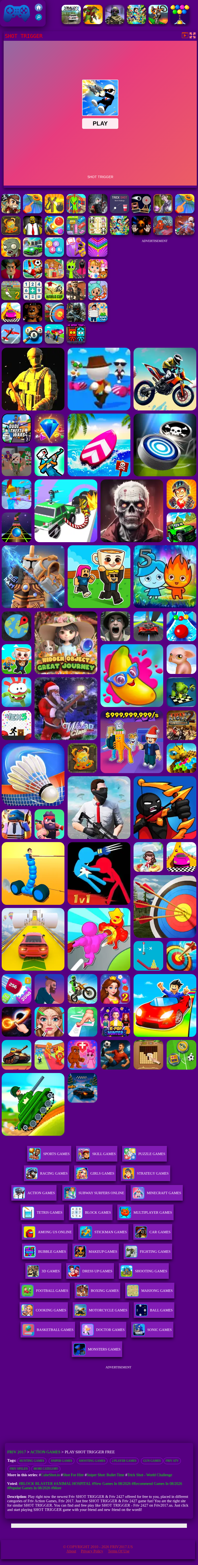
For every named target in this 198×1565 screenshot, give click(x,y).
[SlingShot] (32, 212)
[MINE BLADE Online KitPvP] (136, 23)
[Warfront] (76, 321)
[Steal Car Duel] (54, 342)
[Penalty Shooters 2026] (11, 299)
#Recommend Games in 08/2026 (157, 1484)
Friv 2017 (16, 1452)
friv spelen (19, 1468)
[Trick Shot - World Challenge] (119, 212)
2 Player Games (124, 1460)
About (71, 1551)
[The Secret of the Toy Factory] (141, 234)
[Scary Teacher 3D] (11, 277)
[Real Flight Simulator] (11, 342)
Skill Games (104, 1154)
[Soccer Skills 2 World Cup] (54, 299)
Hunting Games (32, 1460)
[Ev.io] (163, 234)
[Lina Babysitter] (97, 277)
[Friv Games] (38, 10)
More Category (46, 1468)
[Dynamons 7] (93, 23)
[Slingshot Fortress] (54, 212)
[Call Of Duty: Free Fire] (114, 23)
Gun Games (152, 1460)
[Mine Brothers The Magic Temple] (76, 342)
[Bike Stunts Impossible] (158, 23)
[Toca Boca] (97, 299)
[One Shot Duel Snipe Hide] (76, 212)
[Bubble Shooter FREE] (180, 23)
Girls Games (102, 1173)
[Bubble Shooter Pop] (97, 255)
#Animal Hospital (72, 1484)
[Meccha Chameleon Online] (184, 234)
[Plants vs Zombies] (11, 255)
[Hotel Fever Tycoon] (54, 277)
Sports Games (56, 1154)
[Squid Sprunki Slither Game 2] (76, 277)
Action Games (41, 1193)
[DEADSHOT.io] (97, 212)
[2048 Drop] (54, 255)
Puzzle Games (151, 1154)
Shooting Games (92, 1460)
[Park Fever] (76, 234)
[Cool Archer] (54, 321)
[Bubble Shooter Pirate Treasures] (54, 234)
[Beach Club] (97, 321)
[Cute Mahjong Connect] (97, 234)
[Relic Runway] (11, 234)
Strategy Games (153, 1173)
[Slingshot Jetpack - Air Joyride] (11, 212)
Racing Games (54, 1173)
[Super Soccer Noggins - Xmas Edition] (32, 277)
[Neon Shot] (141, 212)
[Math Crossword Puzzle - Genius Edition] (32, 299)
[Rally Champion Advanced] (71, 23)
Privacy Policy (92, 1551)
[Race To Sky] (11, 321)
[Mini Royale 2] (76, 299)
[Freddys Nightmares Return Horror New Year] (32, 321)
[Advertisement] (154, 276)
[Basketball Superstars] (76, 255)
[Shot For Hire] (163, 212)
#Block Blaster (36, 1484)
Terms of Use (118, 1551)
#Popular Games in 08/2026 (28, 1488)
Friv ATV (172, 1460)
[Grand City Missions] (32, 255)
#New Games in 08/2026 (111, 1484)
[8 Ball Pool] (32, 342)
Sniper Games (61, 1460)
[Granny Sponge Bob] (32, 234)
